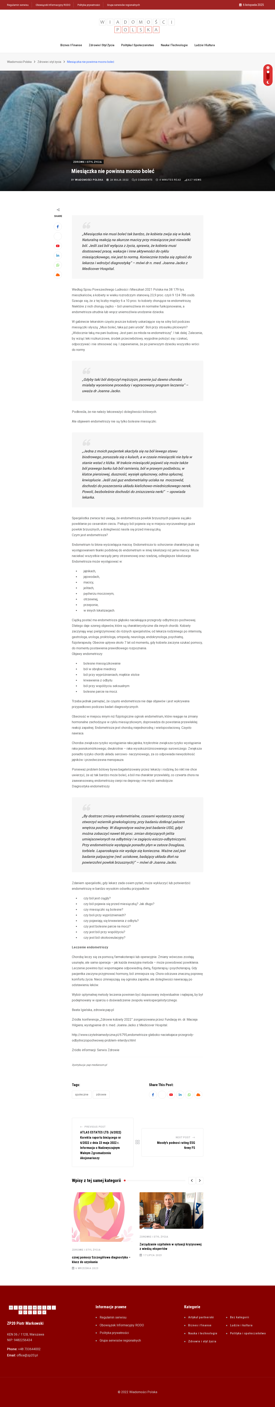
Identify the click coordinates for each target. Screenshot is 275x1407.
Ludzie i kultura (204, 45)
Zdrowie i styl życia (101, 45)
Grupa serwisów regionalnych (123, 5)
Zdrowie (101, 1094)
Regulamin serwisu (18, 5)
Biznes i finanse (71, 45)
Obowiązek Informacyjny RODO (53, 5)
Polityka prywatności (89, 5)
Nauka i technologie (174, 45)
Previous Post (95, 1126)
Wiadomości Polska (89, 179)
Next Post (183, 1137)
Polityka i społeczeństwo (137, 45)
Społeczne (81, 1094)
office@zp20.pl (27, 1355)
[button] (192, 1180)
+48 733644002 (29, 1349)
